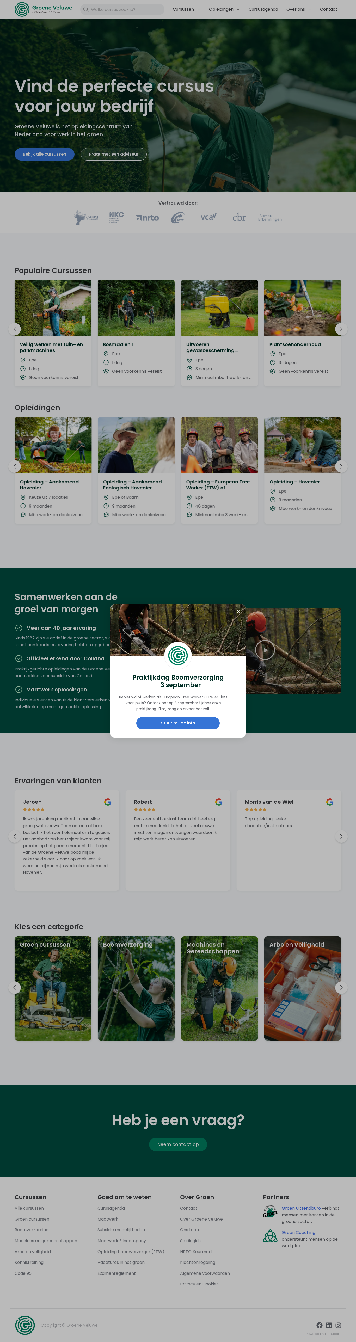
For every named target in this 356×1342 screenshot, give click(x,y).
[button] (239, 611)
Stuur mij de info (178, 723)
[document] (178, 671)
